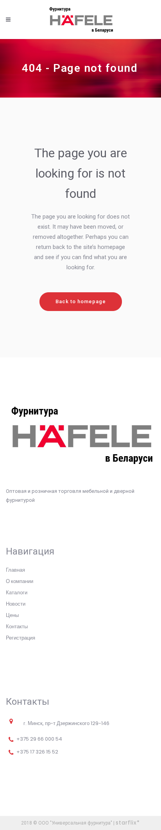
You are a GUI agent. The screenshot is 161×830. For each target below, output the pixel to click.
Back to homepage (80, 301)
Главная (15, 570)
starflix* (128, 822)
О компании (19, 581)
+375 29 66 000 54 (39, 739)
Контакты (17, 626)
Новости (15, 604)
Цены (12, 615)
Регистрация (20, 638)
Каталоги (16, 592)
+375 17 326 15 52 (37, 751)
